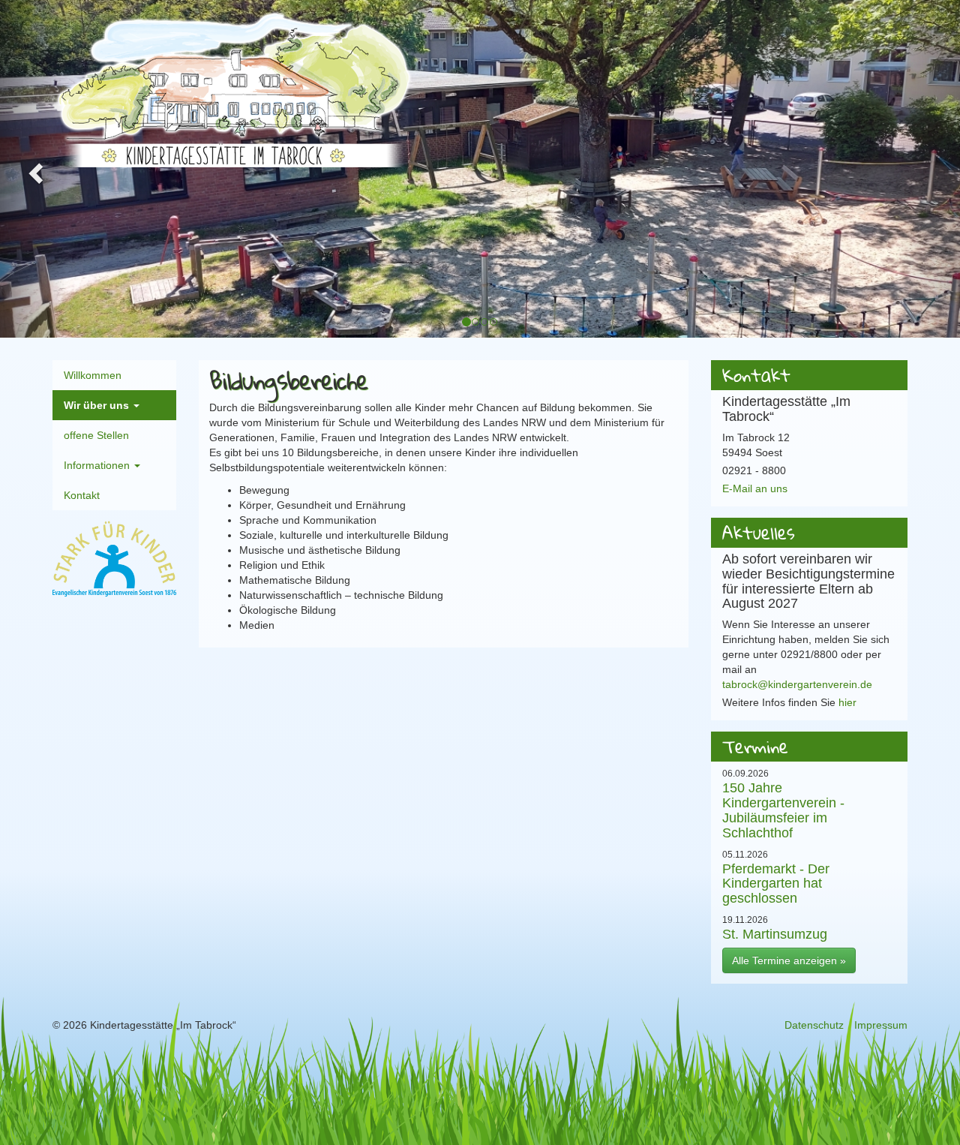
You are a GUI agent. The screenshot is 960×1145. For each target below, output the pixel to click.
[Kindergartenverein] (114, 559)
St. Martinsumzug (774, 934)
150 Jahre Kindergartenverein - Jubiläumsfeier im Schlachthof (783, 810)
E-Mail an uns (755, 488)
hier (847, 702)
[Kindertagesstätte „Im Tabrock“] (232, 89)
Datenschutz (814, 1025)
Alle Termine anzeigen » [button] (789, 960)
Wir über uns (98, 405)
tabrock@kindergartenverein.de (797, 684)
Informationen (98, 465)
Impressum (881, 1025)
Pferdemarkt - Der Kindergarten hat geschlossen (776, 883)
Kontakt (82, 495)
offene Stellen (96, 435)
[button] (34, 169)
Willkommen (93, 375)
